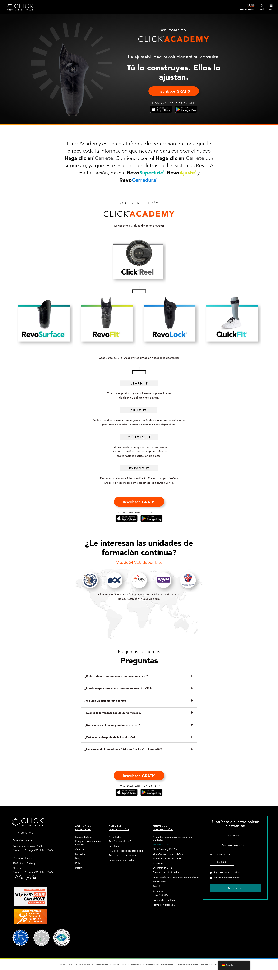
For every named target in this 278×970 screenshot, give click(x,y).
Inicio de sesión (247, 8)
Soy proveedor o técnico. (226, 872)
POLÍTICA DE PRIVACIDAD (160, 964)
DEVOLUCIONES (135, 964)
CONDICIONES (103, 964)
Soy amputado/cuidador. (226, 877)
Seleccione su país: (220, 854)
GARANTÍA (119, 964)
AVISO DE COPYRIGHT (187, 964)
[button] (173, 91)
